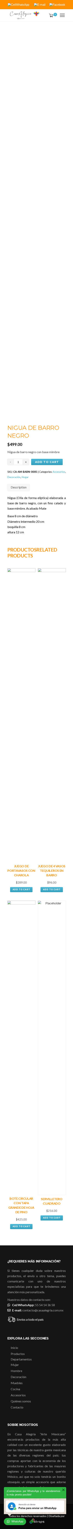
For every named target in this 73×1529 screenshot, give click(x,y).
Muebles (17, 1383)
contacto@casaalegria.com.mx (42, 1310)
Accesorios (59, 471)
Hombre (16, 1371)
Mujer (15, 1365)
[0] (50, 16)
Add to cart (47, 462)
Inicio (14, 1347)
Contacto (17, 1407)
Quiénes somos (21, 1401)
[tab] (18, 487)
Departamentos (21, 1359)
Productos (18, 1354)
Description (18, 487)
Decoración (13, 477)
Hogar (25, 477)
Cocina (15, 1389)
